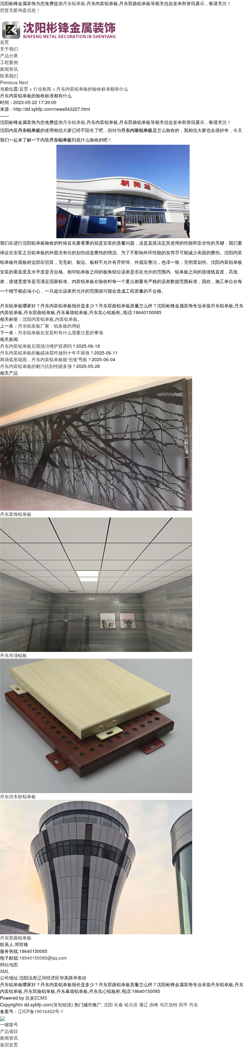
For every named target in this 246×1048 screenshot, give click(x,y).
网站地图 (9, 964)
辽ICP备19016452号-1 (40, 1011)
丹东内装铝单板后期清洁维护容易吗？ (38, 346)
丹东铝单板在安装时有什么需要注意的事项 (60, 332)
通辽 (143, 1004)
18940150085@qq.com (43, 958)
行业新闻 (42, 88)
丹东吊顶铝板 (13, 655)
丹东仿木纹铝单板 (18, 796)
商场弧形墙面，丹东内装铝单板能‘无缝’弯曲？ (46, 359)
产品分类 (9, 55)
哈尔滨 (131, 1004)
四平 (183, 1004)
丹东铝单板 (74, 3)
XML (4, 971)
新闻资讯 (9, 69)
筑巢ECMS (36, 998)
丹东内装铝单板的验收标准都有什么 (92, 88)
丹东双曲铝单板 (15, 937)
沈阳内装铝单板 (38, 319)
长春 (118, 1004)
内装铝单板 (66, 319)
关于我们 (9, 48)
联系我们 (9, 75)
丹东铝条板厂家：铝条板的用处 (49, 325)
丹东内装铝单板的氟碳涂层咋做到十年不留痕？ (47, 352)
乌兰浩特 (168, 1004)
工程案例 (9, 62)
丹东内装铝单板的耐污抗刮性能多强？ (38, 366)
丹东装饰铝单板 (15, 514)
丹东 (193, 1004)
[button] (9, 82)
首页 (4, 42)
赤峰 (153, 1004)
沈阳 (108, 1004)
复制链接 (62, 1004)
